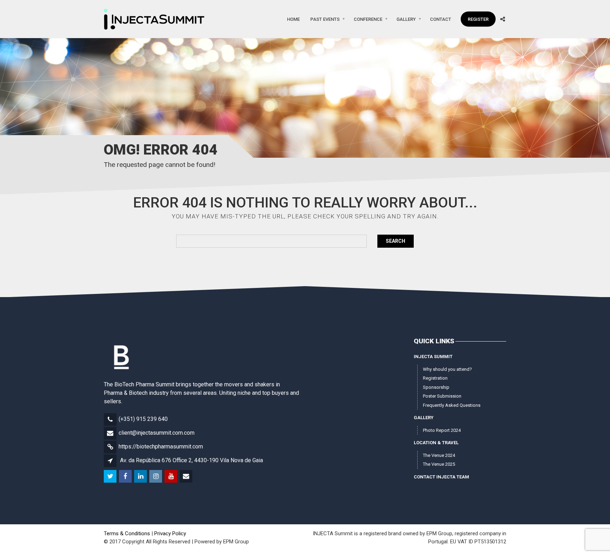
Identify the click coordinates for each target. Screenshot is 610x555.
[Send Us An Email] (186, 476)
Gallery (406, 19)
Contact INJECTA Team (441, 476)
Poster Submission (442, 396)
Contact (440, 19)
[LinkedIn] (141, 476)
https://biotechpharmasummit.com (161, 446)
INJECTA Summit (433, 356)
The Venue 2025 (439, 464)
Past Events (325, 19)
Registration (435, 378)
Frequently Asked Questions (451, 405)
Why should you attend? (447, 369)
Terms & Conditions (127, 533)
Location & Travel (436, 442)
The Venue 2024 (439, 455)
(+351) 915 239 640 (143, 419)
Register (478, 19)
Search (395, 241)
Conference (368, 19)
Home (293, 19)
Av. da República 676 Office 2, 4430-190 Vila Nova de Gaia (191, 460)
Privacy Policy (170, 533)
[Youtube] (171, 476)
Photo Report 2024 (442, 430)
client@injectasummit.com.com (157, 432)
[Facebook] (126, 476)
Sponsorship (436, 387)
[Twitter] (111, 476)
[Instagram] (156, 476)
